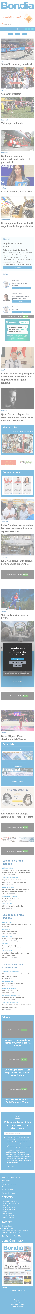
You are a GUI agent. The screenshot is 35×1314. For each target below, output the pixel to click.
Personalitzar (17, 665)
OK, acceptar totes (17, 659)
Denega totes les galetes (17, 662)
